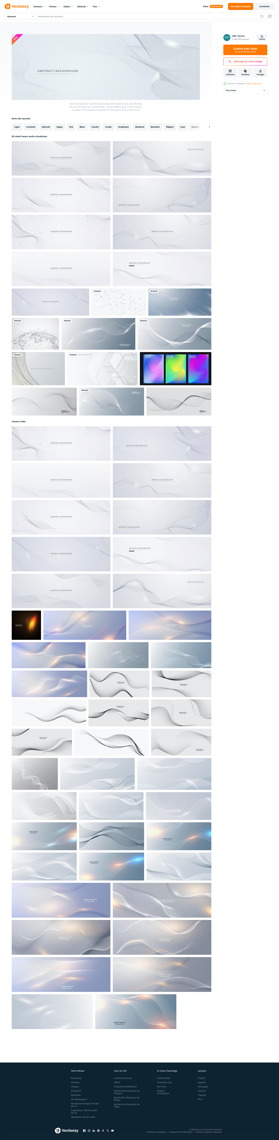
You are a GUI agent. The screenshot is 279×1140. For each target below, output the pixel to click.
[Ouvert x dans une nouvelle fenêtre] (108, 1130)
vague (59, 126)
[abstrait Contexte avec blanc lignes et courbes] (97, 774)
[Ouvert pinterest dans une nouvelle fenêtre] (98, 1130)
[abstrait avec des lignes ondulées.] (44, 836)
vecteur (195, 126)
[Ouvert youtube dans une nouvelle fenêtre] (112, 1130)
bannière (155, 126)
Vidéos (66, 6)
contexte (30, 126)
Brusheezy (76, 1078)
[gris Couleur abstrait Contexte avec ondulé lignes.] (44, 806)
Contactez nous (164, 1082)
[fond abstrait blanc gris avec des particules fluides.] (98, 334)
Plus (95, 6)
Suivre (262, 39)
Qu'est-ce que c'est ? (254, 83)
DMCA (117, 1082)
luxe (182, 126)
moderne (139, 126)
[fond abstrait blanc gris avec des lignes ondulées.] (179, 302)
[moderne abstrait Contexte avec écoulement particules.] (61, 900)
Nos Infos (161, 1086)
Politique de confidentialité (180, 1132)
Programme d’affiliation (125, 1086)
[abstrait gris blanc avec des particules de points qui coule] (44, 402)
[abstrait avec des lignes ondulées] (111, 836)
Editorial (81, 6)
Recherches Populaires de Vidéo (126, 1105)
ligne (17, 126)
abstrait (46, 126)
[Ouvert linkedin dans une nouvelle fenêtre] (94, 1130)
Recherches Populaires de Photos (126, 1098)
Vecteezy (75, 1082)
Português (203, 1086)
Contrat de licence (123, 1078)
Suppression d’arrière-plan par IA (84, 1111)
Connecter (264, 6)
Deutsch (202, 1090)
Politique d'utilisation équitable (208, 1132)
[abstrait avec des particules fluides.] (49, 683)
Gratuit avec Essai (245, 50)
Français (202, 1095)
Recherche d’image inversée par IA (85, 1104)
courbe (95, 126)
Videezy (75, 1086)
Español (202, 1082)
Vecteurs (37, 6)
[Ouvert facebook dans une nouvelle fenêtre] (84, 1130)
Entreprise (76, 1090)
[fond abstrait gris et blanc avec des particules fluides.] (178, 402)
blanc (82, 126)
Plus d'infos (231, 90)
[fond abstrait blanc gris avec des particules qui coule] (26, 625)
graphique (123, 126)
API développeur (79, 1099)
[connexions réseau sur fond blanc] (119, 302)
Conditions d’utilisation (156, 1132)
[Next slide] (207, 126)
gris (71, 126)
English (201, 1078)
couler (108, 126)
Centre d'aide (163, 1078)
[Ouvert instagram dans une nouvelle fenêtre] (89, 1130)
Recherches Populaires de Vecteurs (126, 1092)
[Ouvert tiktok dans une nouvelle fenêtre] (103, 1130)
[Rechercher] (262, 16)
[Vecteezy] (17, 6)
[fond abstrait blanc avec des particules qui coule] (181, 655)
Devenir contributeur (163, 1092)
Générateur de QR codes (83, 1117)
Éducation (76, 1095)
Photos (52, 6)
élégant (170, 126)
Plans (205, 6)
